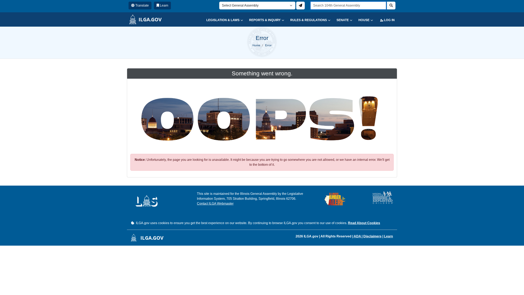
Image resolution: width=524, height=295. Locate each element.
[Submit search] (391, 5)
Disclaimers (372, 236)
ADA (358, 236)
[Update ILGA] (300, 5)
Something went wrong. (262, 73)
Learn (388, 236)
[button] (221, 20)
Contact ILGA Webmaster (215, 203)
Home (256, 45)
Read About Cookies (364, 223)
